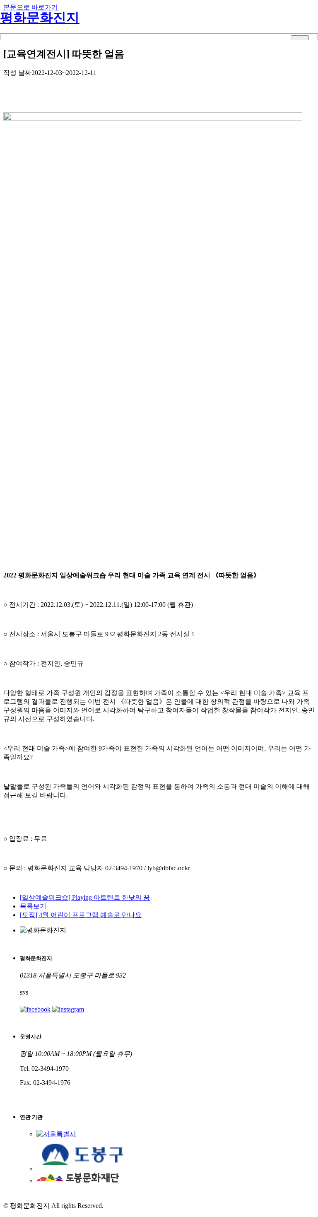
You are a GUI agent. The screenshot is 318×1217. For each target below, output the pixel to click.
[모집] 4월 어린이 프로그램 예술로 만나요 (81, 914)
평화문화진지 (40, 17)
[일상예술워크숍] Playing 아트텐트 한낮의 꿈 (85, 897)
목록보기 (33, 906)
